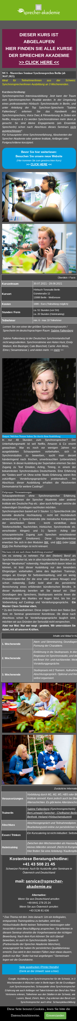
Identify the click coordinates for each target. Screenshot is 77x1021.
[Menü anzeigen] (38, 7)
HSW (72, 542)
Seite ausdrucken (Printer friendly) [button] (39, 967)
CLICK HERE (39, 164)
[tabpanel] (39, 48)
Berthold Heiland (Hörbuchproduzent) (49, 816)
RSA (4, 546)
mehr (57, 350)
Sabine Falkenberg (62, 330)
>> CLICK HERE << (39, 62)
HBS (58, 542)
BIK (46, 542)
